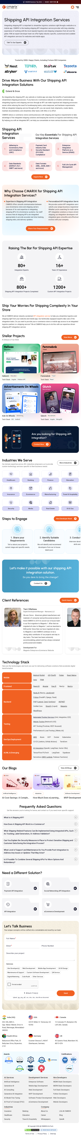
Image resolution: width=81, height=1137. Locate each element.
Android (36, 675)
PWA (42, 680)
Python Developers (60, 1094)
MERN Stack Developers (62, 1086)
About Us (44, 1111)
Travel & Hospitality (29, 1119)
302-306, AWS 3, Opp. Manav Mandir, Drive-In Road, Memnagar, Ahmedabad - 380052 (13, 1026)
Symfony (51, 702)
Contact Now (39, 444)
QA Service (56, 972)
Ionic (35, 680)
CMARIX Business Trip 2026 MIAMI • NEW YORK (40, 2)
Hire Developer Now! (64, 519)
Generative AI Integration (13, 1094)
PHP (35, 702)
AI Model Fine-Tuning (12, 1098)
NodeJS (36, 693)
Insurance (7, 1111)
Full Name (11, 938)
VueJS (53, 686)
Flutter (61, 675)
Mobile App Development (47, 968)
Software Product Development (40, 1098)
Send (66, 993)
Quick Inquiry (67, 600)
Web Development (28, 968)
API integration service (41, 316)
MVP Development (36, 1094)
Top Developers (31, 1060)
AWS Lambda (47, 757)
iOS (49, 675)
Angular (45, 686)
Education (26, 1115)
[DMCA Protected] (32, 1130)
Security (7, 1119)
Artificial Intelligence (11, 1082)
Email (9, 945)
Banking (25, 1111)
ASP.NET (62, 702)
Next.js (70, 686)
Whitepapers (45, 1119)
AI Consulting (9, 1090)
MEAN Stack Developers (62, 1082)
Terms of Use (29, 1133)
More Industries (66, 463)
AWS (35, 737)
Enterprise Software (36, 1082)
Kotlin (42, 675)
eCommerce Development (38, 1102)
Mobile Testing (38, 722)
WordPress (37, 711)
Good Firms (9, 1060)
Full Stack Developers (61, 1090)
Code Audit (26, 976)
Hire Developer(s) (13, 968)
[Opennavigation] (77, 7)
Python (35, 697)
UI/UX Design (63, 968)
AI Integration (38, 748)
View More (68, 337)
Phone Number (48, 946)
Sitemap (53, 1133)
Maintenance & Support (15, 972)
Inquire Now (38, 177)
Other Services (38, 976)
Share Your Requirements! (38, 229)
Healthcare (8, 1115)
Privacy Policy (42, 1133)
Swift (53, 675)
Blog (61, 1115)
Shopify (48, 706)
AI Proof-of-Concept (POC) (14, 1102)
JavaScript (50, 693)
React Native (71, 675)
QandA (61, 1119)
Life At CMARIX (65, 1111)
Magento (64, 706)
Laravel (40, 702)
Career (43, 1115)
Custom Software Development (38, 972)
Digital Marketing (13, 976)
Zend (46, 702)
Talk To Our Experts (14, 43)
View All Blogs (66, 768)
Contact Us (38, 583)
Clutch (20, 1060)
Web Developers (59, 1098)
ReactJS (36, 686)
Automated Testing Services (43, 717)
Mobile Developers (60, 1102)
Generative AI (9, 1086)
